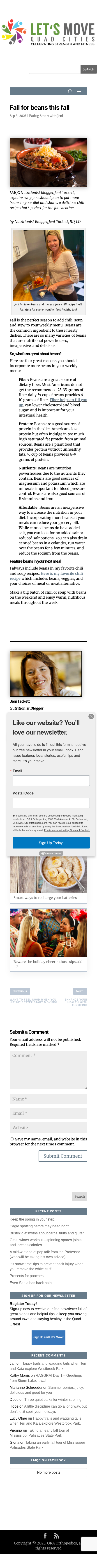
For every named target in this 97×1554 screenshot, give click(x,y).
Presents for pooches (27, 1276)
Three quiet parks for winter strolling (52, 1399)
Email (17, 771)
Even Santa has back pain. (31, 1283)
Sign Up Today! (51, 842)
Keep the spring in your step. (32, 1219)
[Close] (91, 716)
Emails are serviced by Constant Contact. (67, 830)
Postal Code (23, 793)
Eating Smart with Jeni (46, 116)
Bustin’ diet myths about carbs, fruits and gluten (47, 1233)
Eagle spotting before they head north (39, 1226)
